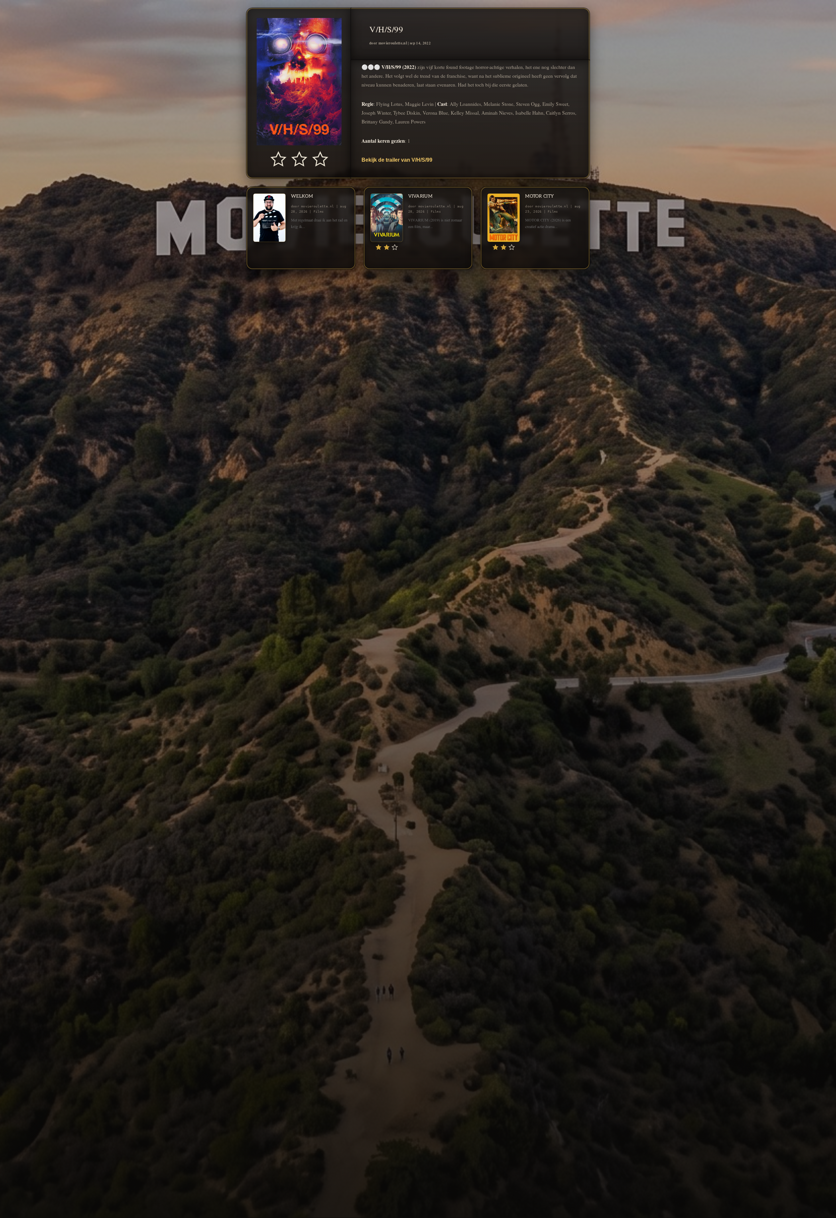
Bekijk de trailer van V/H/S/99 (397, 160)
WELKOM (302, 196)
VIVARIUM (420, 196)
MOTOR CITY (539, 196)
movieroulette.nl (392, 43)
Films (319, 211)
